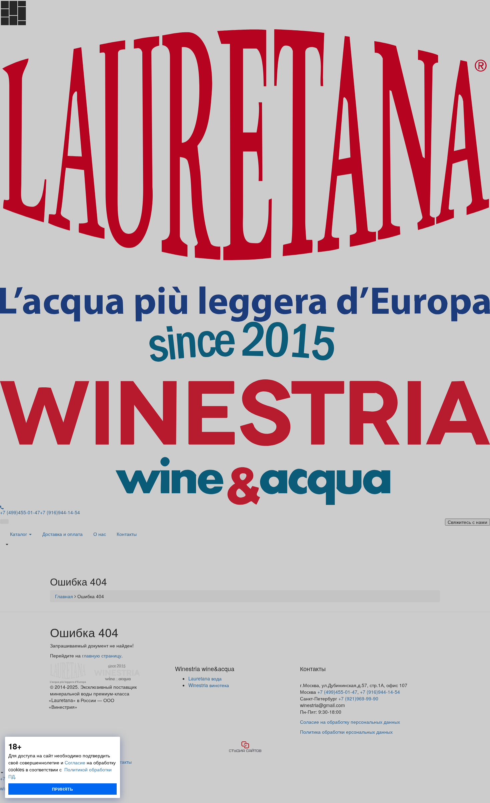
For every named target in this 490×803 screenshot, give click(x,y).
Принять (62, 789)
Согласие (75, 762)
